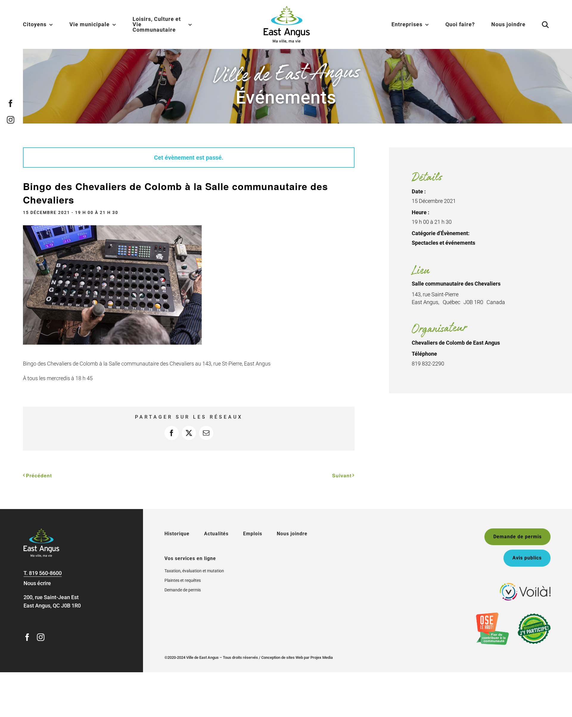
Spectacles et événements (443, 243)
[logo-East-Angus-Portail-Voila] (525, 585)
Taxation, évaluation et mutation (194, 570)
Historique (176, 533)
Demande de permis (182, 590)
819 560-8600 (45, 573)
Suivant (342, 475)
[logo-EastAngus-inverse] (41, 531)
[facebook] (10, 103)
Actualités (216, 533)
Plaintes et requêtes (182, 580)
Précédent (39, 475)
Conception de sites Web (282, 657)
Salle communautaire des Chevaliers (456, 283)
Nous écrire (37, 583)
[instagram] (10, 120)
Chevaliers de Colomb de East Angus (456, 343)
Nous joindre (292, 533)
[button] (538, 24)
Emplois (252, 533)
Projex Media (321, 657)
